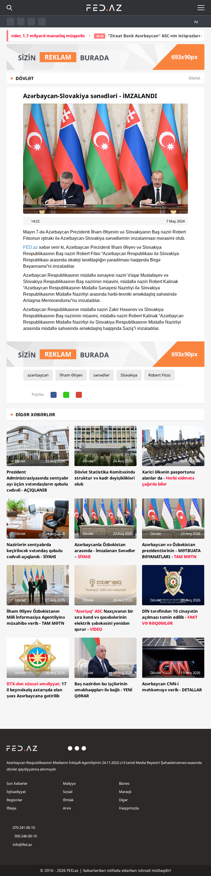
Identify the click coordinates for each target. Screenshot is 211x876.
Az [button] (196, 21)
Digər (123, 799)
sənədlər (101, 375)
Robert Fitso (159, 375)
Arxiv (67, 808)
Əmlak (68, 799)
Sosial (67, 791)
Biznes (124, 783)
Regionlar (14, 799)
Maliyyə (69, 783)
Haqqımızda (129, 808)
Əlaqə (11, 808)
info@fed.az (22, 844)
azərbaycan (38, 375)
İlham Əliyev (71, 375)
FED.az (30, 247)
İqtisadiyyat (16, 791)
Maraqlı (125, 791)
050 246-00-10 (25, 836)
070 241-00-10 (24, 827)
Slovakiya (129, 375)
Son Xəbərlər (17, 783)
